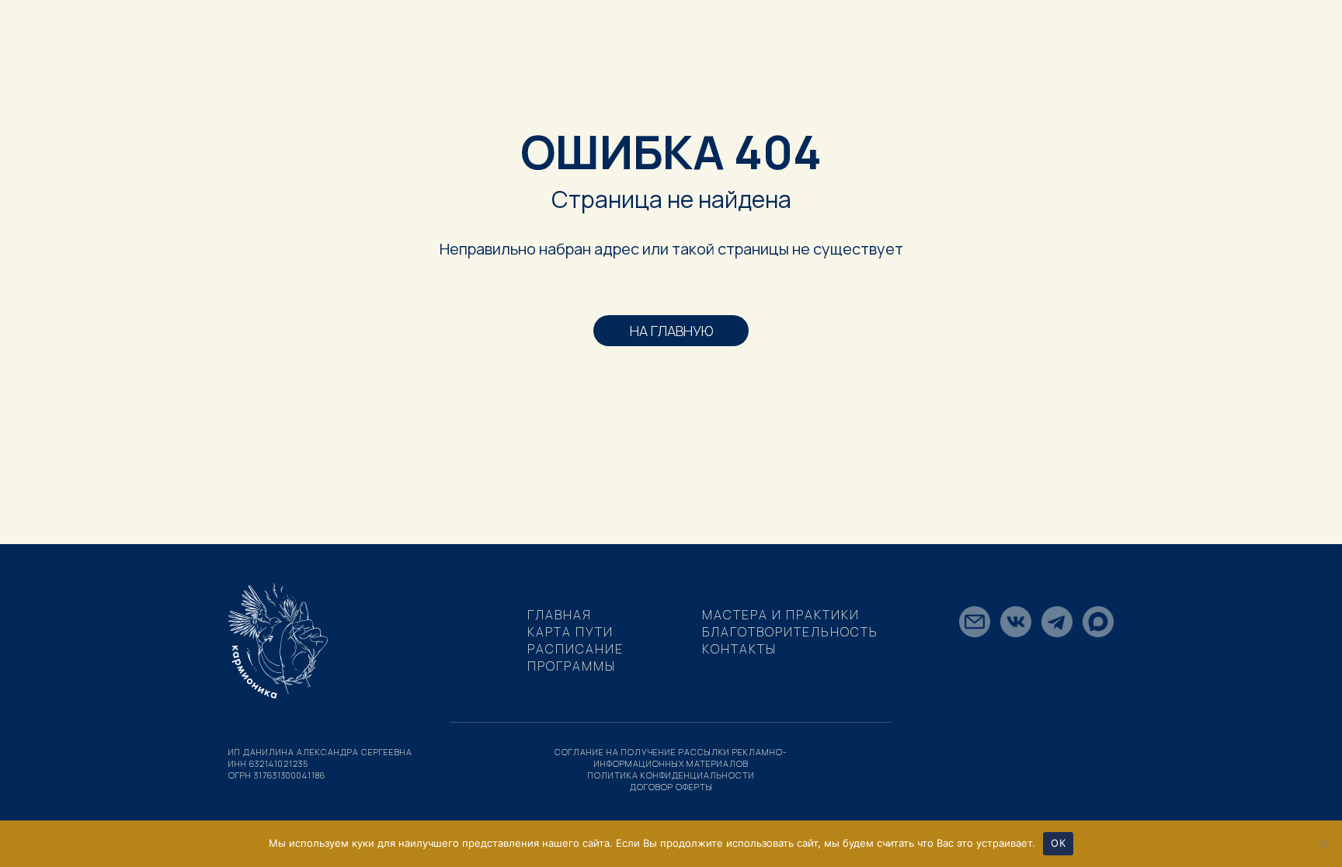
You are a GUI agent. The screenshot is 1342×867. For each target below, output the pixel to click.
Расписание (575, 648)
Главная (559, 614)
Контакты (739, 648)
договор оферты (671, 786)
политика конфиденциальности (671, 775)
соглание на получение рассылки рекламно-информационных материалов (671, 757)
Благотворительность (790, 631)
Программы (571, 666)
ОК (1058, 843)
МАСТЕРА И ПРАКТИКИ (781, 614)
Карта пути (570, 631)
